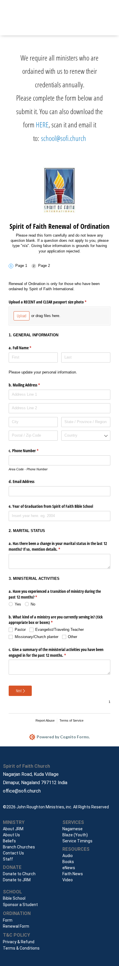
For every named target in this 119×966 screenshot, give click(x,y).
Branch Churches (19, 847)
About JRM (13, 829)
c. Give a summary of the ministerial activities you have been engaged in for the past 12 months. (56, 652)
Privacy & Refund (18, 941)
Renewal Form (16, 926)
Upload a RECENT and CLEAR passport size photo (54, 302)
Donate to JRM (17, 880)
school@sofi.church (63, 138)
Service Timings (77, 841)
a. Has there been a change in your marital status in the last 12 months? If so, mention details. (58, 546)
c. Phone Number (30, 450)
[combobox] (85, 436)
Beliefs (9, 841)
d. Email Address (21, 481)
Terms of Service (71, 720)
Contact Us (13, 853)
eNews (68, 867)
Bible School (14, 898)
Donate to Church (19, 873)
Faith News (72, 873)
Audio (67, 855)
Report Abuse (45, 720)
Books (68, 861)
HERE (42, 124)
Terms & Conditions (21, 948)
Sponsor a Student (20, 904)
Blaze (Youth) (75, 835)
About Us (11, 835)
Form (7, 920)
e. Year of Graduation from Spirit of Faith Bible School (51, 506)
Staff (8, 859)
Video (67, 880)
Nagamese (72, 829)
